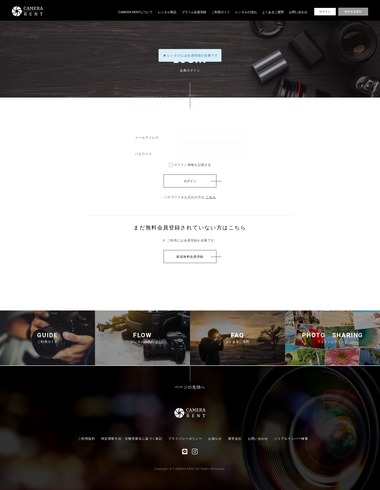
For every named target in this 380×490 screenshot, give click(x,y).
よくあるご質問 (273, 12)
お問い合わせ (298, 12)
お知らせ (215, 438)
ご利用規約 (86, 438)
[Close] (164, 55)
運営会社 (235, 438)
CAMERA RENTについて (135, 12)
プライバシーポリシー (185, 438)
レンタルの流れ (246, 12)
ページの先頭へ (190, 387)
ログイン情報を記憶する (192, 165)
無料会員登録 (353, 11)
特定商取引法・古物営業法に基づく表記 (131, 438)
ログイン (325, 11)
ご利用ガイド (221, 12)
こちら (211, 197)
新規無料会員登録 (189, 256)
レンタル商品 (167, 12)
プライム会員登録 (194, 12)
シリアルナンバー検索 (291, 438)
